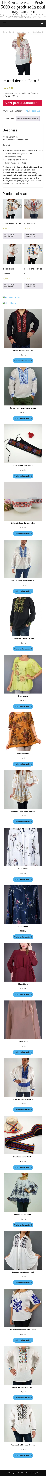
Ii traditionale (20, 32)
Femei (11, 32)
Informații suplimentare (27, 118)
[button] (42, 23)
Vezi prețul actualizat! (22, 103)
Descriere (10, 118)
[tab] (10, 118)
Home (5, 32)
